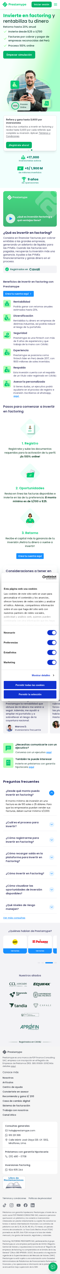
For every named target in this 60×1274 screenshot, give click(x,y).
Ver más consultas (14, 917)
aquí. (16, 396)
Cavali (34, 269)
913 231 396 (15, 1135)
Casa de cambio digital (16, 1101)
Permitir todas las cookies (30, 685)
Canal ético (9, 1114)
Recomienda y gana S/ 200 (18, 1096)
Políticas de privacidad (40, 1198)
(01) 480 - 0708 (17, 1156)
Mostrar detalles (41, 675)
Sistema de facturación (16, 1105)
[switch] (51, 642)
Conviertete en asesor (16, 1091)
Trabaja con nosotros (15, 1110)
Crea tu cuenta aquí (17, 293)
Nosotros (8, 1077)
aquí (49, 752)
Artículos (8, 1082)
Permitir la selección (30, 694)
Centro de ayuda (13, 1087)
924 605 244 (16, 1169)
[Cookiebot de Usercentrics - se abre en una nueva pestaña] (42, 577)
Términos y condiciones (14, 1198)
